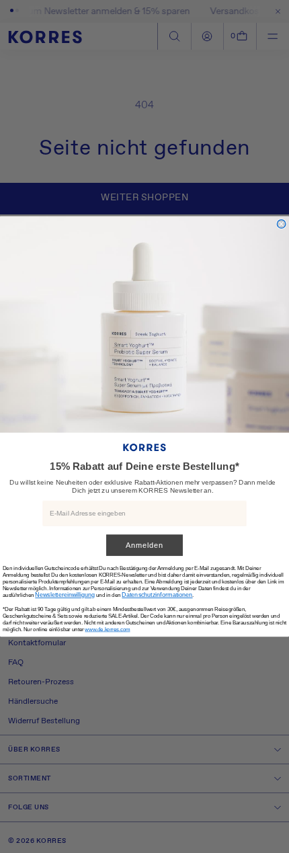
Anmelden (144, 545)
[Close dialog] (281, 224)
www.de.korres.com (107, 629)
